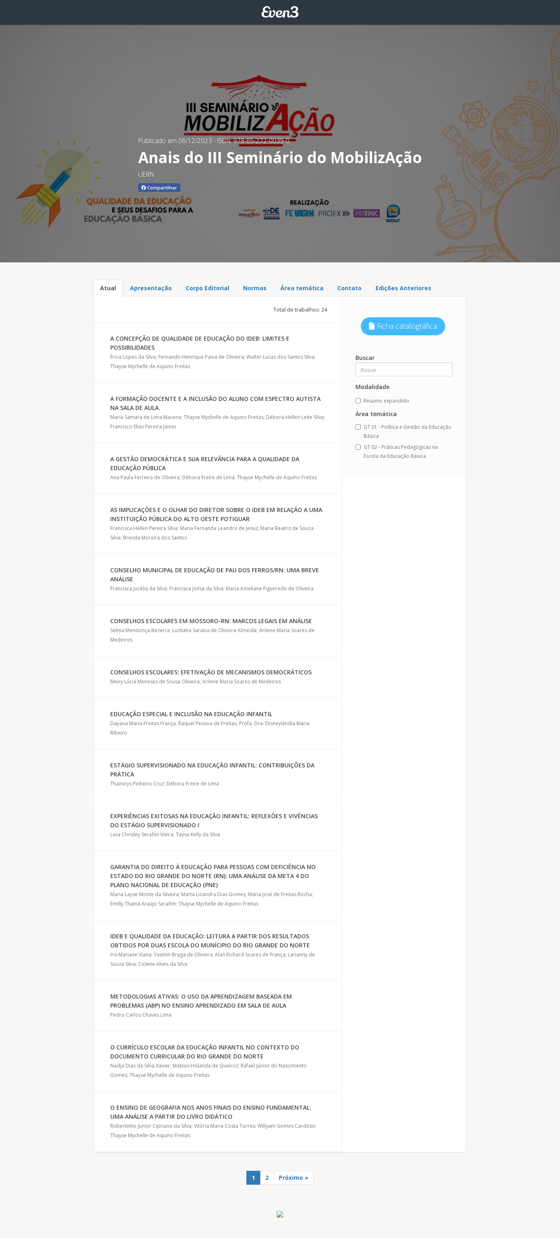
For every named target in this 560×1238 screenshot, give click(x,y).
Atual (108, 288)
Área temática (301, 288)
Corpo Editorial (207, 288)
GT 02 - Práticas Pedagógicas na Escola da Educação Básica (401, 452)
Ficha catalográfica (406, 326)
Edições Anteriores (403, 288)
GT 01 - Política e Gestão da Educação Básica (407, 431)
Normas (254, 288)
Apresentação (151, 288)
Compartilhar (161, 187)
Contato (349, 288)
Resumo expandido (386, 400)
